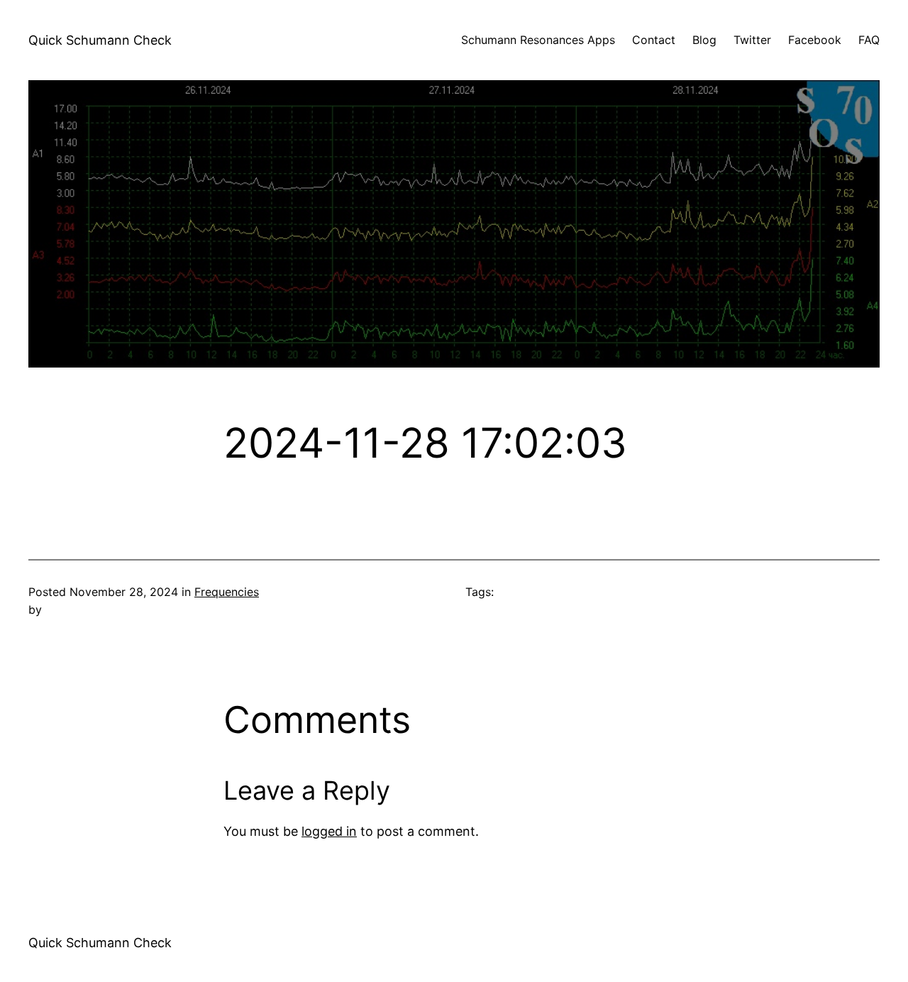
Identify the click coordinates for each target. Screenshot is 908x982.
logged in (329, 831)
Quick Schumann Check (100, 40)
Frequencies (226, 592)
